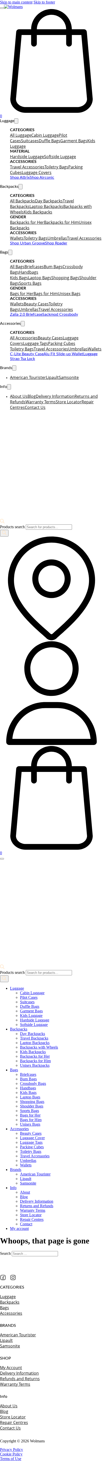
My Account (11, 1367)
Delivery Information (55, 396)
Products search (13, 527)
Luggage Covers (37, 172)
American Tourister (28, 377)
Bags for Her (22, 293)
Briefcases (34, 266)
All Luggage (20, 135)
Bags (14, 1070)
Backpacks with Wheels (39, 1047)
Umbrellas (57, 238)
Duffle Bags (49, 141)
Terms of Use (10, 1458)
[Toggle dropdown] (16, 121)
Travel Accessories (27, 167)
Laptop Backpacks (46, 206)
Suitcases (30, 141)
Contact (26, 1224)
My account (19, 1228)
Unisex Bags (69, 293)
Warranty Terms (41, 402)
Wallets (17, 238)
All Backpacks (22, 201)
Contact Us (35, 407)
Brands (15, 1169)
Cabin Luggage (45, 135)
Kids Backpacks (38, 212)
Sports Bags (30, 283)
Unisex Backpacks (35, 1065)
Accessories (19, 1129)
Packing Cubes (61, 343)
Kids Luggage (31, 1015)
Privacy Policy (11, 1449)
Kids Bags (19, 277)
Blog (32, 396)
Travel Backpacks (34, 1038)
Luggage (17, 988)
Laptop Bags (39, 277)
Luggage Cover (32, 1138)
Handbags (28, 272)
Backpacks (18, 1029)
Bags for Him (46, 293)
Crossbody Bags (33, 1083)
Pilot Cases (29, 997)
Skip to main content (16, 2)
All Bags (17, 266)
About (25, 1192)
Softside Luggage (60, 156)
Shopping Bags (65, 277)
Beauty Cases (36, 304)
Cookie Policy (11, 1454)
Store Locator (69, 402)
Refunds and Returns (20, 1378)
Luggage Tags (35, 343)
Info (13, 1188)
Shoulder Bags (31, 1106)
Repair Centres (32, 1219)
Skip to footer (44, 2)
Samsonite (69, 377)
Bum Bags (53, 266)
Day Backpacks (49, 201)
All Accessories (24, 338)
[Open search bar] (2, 522)
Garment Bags (73, 141)
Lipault (52, 377)
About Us (19, 396)
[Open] (2, 8)
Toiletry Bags (56, 167)
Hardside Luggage (27, 156)
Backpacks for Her (27, 222)
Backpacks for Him (61, 222)
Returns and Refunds (36, 1206)
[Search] (4, 533)
